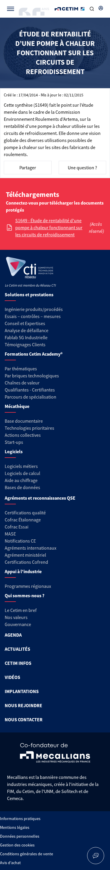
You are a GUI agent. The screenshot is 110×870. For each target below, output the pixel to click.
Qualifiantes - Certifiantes (30, 390)
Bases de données (22, 487)
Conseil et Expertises (25, 323)
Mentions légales (14, 827)
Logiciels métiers (21, 466)
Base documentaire (24, 421)
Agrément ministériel (25, 555)
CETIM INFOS (18, 663)
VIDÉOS (12, 677)
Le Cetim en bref (21, 610)
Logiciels (14, 451)
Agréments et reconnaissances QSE (40, 498)
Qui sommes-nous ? (24, 595)
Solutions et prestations (29, 294)
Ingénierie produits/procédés (34, 309)
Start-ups (14, 442)
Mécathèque (17, 406)
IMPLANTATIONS (22, 691)
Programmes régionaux (28, 586)
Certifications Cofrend (26, 562)
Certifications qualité (25, 513)
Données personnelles (19, 836)
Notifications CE (20, 541)
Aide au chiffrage (21, 480)
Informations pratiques (20, 818)
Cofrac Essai (16, 527)
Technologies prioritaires (29, 428)
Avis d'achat (10, 862)
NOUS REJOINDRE (23, 705)
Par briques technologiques (32, 376)
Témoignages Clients (25, 344)
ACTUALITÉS (17, 649)
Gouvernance (18, 624)
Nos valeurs (16, 617)
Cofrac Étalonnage (23, 520)
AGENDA (13, 635)
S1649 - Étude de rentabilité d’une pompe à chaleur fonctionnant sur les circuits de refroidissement (48, 227)
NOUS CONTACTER (24, 719)
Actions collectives (23, 435)
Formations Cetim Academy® (33, 354)
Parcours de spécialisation (30, 397)
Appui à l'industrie (23, 571)
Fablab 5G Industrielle (26, 337)
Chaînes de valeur (22, 383)
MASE (10, 534)
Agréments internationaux (30, 548)
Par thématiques (21, 369)
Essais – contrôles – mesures (33, 316)
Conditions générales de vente (26, 853)
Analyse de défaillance (26, 330)
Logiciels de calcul (22, 473)
